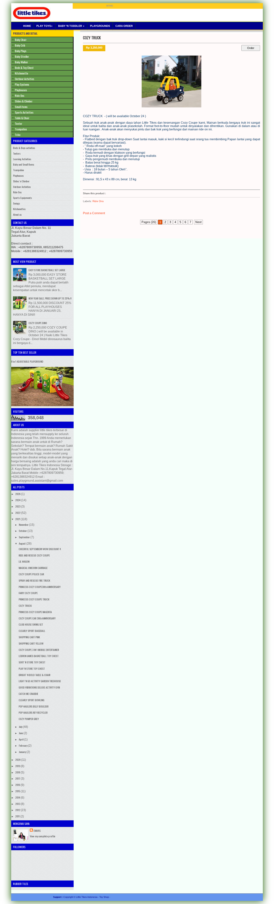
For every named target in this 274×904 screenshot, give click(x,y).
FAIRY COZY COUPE (28, 593)
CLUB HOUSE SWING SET (31, 624)
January (22, 752)
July (21, 727)
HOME (109, 5)
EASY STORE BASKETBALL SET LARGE (47, 270)
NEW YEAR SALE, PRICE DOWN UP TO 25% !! (50, 298)
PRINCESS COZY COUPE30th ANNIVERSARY (40, 587)
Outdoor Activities (22, 187)
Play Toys (44, 25)
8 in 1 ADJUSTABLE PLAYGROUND (27, 361)
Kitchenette (21, 73)
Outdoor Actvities (24, 79)
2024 (18, 500)
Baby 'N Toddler (71, 25)
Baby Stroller (22, 56)
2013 (18, 804)
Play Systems (22, 84)
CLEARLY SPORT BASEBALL (32, 631)
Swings (16, 203)
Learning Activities (22, 159)
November (24, 524)
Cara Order (124, 25)
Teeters (17, 153)
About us (17, 214)
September (24, 537)
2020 (18, 760)
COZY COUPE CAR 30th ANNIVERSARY (37, 618)
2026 (18, 494)
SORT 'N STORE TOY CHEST (32, 662)
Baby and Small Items (23, 164)
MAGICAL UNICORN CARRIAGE (33, 568)
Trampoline (21, 129)
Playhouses (21, 90)
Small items (21, 107)
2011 (17, 816)
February (23, 745)
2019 (18, 766)
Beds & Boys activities (24, 148)
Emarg (37, 830)
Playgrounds (100, 25)
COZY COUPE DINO (38, 323)
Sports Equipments (22, 198)
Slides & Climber (23, 101)
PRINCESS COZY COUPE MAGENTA (35, 612)
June (21, 733)
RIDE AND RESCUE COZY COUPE (34, 555)
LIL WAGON (24, 561)
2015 (18, 791)
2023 (18, 506)
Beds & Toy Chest (24, 68)
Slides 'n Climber (21, 181)
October (23, 531)
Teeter (18, 123)
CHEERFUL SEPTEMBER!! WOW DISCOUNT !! (40, 549)
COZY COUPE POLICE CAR (31, 574)
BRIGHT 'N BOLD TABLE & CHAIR (34, 675)
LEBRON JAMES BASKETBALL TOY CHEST (39, 656)
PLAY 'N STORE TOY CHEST (32, 668)
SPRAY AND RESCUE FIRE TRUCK (34, 580)
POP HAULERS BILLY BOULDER (33, 706)
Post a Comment (94, 213)
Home (27, 25)
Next (198, 222)
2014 (18, 797)
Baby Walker (21, 62)
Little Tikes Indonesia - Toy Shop (92, 897)
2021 (18, 519)
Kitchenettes (19, 209)
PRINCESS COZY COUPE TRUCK (34, 599)
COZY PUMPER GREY (29, 719)
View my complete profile (42, 836)
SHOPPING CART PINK (29, 637)
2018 (18, 772)
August (22, 543)
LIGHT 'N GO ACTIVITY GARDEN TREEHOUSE (40, 681)
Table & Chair (22, 118)
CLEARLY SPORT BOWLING (31, 700)
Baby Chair (20, 40)
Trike (18, 135)
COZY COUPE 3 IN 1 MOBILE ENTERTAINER (39, 650)
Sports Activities (24, 112)
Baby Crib (20, 45)
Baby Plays (20, 51)
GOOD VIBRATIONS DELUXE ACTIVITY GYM (39, 687)
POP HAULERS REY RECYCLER (33, 712)
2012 (18, 810)
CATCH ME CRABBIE (28, 694)
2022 (18, 513)
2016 (18, 785)
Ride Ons (98, 201)
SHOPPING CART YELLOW (31, 643)
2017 (18, 778)
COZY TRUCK (92, 37)
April (21, 739)
